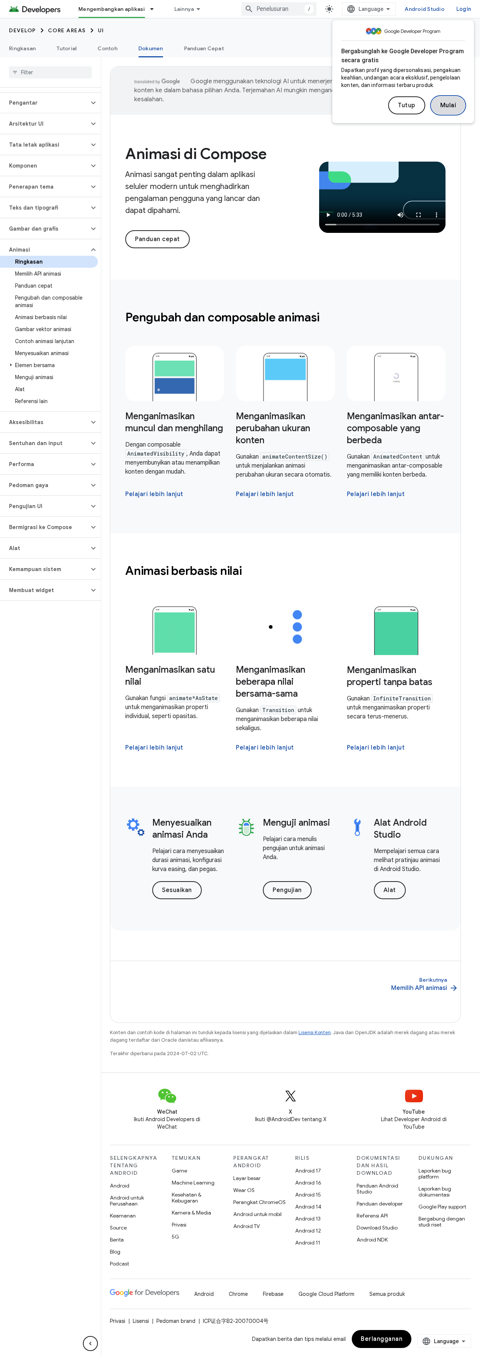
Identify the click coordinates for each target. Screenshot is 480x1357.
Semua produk (387, 1294)
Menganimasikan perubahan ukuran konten (273, 428)
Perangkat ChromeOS (259, 1202)
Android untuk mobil (257, 1214)
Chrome (238, 1294)
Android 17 (308, 1170)
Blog (115, 1251)
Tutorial (66, 48)
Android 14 (308, 1206)
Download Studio (377, 1227)
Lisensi (141, 1321)
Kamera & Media (191, 1212)
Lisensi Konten (314, 1032)
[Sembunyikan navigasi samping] (90, 1343)
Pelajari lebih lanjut (154, 494)
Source (118, 1227)
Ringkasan (22, 48)
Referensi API (372, 1215)
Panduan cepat (157, 239)
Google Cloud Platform (326, 1294)
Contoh (107, 48)
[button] (44, 103)
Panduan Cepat (204, 48)
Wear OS (244, 1190)
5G (175, 1236)
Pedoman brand (175, 1321)
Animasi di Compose (195, 153)
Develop (22, 30)
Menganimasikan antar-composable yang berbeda (395, 428)
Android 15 (308, 1194)
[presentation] (285, 317)
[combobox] (279, 9)
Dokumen (150, 48)
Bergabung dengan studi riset (441, 1221)
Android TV (246, 1226)
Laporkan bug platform (434, 1173)
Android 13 (308, 1218)
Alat (390, 890)
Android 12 (308, 1230)
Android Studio (424, 9)
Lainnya (184, 9)
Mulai (448, 105)
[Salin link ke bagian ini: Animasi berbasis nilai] (251, 571)
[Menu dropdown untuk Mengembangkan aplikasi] (155, 9)
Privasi (179, 1224)
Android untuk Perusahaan (127, 1200)
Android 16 (308, 1182)
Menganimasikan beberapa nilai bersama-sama (270, 681)
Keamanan (123, 1215)
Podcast (119, 1263)
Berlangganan (381, 1339)
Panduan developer (380, 1203)
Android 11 (307, 1242)
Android (119, 1185)
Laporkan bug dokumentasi (434, 1191)
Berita (117, 1239)
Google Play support (442, 1206)
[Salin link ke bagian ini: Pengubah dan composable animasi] (329, 318)
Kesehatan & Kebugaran (186, 1197)
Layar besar (247, 1178)
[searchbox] (50, 72)
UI (101, 30)
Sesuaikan (177, 890)
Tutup (407, 105)
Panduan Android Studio (377, 1188)
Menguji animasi (296, 822)
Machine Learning (193, 1182)
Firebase (273, 1294)
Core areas (67, 30)
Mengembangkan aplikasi (111, 9)
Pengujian (287, 890)
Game (179, 1170)
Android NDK (372, 1239)
